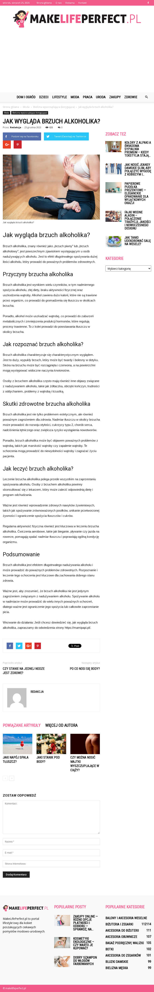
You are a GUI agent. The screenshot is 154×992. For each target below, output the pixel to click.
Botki (109, 949)
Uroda (101, 97)
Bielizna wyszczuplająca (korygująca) (29, 112)
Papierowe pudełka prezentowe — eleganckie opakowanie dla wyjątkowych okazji (136, 193)
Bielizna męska (116, 968)
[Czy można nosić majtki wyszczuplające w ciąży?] (85, 744)
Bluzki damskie (116, 962)
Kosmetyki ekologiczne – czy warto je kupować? (83, 943)
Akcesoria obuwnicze (121, 937)
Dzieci (44, 97)
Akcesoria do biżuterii (122, 930)
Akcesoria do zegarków (123, 955)
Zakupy (115, 97)
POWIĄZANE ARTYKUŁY (22, 725)
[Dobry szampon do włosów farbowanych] (62, 961)
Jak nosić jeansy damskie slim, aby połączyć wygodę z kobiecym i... (138, 169)
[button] (146, 97)
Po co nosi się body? (85, 669)
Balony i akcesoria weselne (126, 918)
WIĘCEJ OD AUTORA (61, 725)
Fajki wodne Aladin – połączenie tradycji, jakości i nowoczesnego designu (138, 220)
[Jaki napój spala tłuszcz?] (17, 744)
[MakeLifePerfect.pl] (77, 19)
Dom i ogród (26, 97)
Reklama (70, 2)
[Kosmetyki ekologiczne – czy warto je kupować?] (62, 942)
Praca (87, 97)
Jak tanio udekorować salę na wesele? (138, 241)
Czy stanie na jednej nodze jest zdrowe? (24, 671)
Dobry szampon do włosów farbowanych (85, 961)
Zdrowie (130, 97)
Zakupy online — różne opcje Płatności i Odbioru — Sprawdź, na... (85, 923)
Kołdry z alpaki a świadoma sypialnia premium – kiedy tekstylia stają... (138, 149)
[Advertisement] (77, 62)
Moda (75, 97)
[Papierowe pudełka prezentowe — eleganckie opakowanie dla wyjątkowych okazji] (113, 187)
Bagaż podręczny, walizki (124, 943)
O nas (59, 2)
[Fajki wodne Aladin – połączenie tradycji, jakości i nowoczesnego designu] (113, 216)
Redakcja (15, 127)
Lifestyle (59, 97)
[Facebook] (148, 3)
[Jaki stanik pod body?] (51, 744)
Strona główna (44, 2)
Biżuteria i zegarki (119, 924)
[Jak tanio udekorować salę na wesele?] (113, 241)
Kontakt (82, 2)
